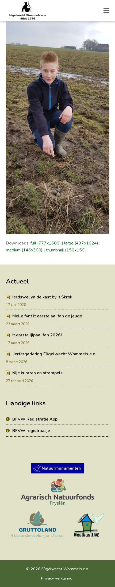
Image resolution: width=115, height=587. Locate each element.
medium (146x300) (24, 250)
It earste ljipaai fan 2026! (37, 335)
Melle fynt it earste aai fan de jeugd (47, 316)
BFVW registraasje (31, 431)
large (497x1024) (81, 243)
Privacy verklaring (56, 578)
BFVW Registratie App (34, 419)
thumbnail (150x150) (66, 250)
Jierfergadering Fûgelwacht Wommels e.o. (54, 354)
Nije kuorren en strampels (37, 373)
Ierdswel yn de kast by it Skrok (42, 297)
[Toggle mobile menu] (106, 11)
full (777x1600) (45, 243)
